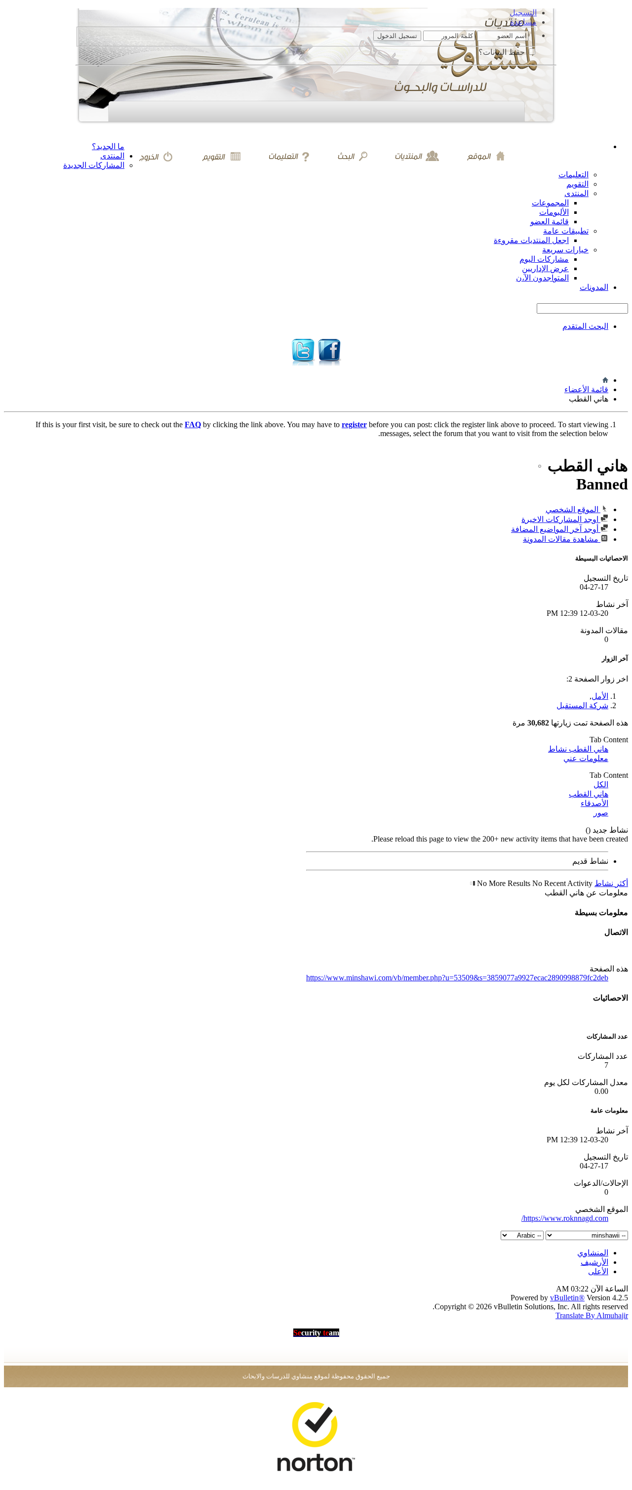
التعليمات (573, 174)
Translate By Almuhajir (591, 1315)
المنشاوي (592, 1252)
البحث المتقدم (585, 326)
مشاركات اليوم (544, 259)
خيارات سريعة (565, 249)
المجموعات (550, 203)
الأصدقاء (594, 803)
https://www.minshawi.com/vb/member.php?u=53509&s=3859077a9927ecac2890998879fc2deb (457, 977)
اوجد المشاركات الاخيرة (560, 519)
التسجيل (523, 12)
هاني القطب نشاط (578, 749)
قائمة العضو (549, 221)
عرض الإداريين (545, 268)
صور (600, 812)
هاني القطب (588, 794)
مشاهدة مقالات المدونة (561, 539)
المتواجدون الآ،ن (542, 278)
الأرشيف (594, 1262)
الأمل (600, 696)
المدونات (594, 287)
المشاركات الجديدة (93, 165)
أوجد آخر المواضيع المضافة (555, 529)
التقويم (577, 184)
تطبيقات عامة (566, 231)
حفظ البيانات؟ (502, 52)
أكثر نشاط (611, 883)
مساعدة (523, 22)
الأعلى (598, 1271)
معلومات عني (585, 758)
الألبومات (554, 212)
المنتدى (112, 156)
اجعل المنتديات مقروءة (531, 240)
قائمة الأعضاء (586, 389)
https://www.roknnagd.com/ (564, 1218)
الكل (600, 784)
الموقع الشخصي (573, 509)
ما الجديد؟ (108, 146)
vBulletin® (567, 1297)
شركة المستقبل (582, 705)
